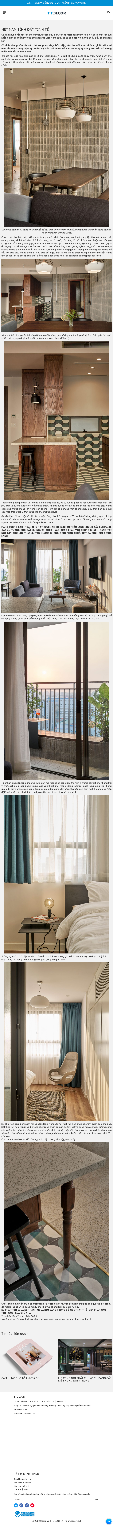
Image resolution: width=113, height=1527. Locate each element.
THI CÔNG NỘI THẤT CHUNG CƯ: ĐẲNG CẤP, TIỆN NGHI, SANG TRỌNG (85, 1379)
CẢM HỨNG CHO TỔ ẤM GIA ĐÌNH (21, 1378)
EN (108, 12)
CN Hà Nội (34, 1401)
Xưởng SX (61, 1401)
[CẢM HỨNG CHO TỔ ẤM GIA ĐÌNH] (28, 1357)
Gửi (96, 1499)
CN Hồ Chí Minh (20, 1401)
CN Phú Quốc (48, 1401)
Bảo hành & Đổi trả (22, 1482)
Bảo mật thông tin (22, 1486)
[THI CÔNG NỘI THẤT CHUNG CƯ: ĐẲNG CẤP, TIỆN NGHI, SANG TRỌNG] (85, 1357)
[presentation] (6, 1362)
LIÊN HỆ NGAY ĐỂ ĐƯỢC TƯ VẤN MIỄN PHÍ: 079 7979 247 (56, 3)
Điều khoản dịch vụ (22, 1479)
